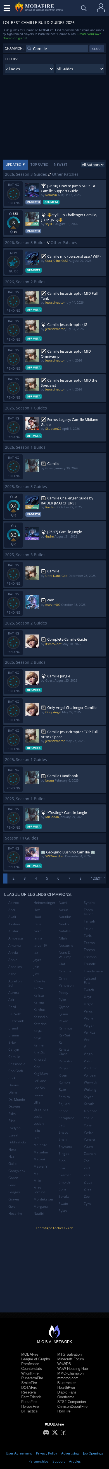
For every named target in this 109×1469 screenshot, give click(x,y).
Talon (88, 928)
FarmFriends (31, 1397)
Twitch (89, 989)
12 (93, 878)
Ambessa (15, 938)
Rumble (64, 1082)
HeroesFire (30, 1406)
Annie (12, 959)
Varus (88, 1011)
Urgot (88, 1004)
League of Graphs (35, 1359)
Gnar (12, 1185)
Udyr (87, 996)
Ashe (12, 974)
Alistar (13, 931)
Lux (36, 1138)
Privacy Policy (46, 1453)
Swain (63, 1203)
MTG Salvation (69, 1354)
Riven (63, 1075)
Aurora (13, 992)
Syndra (89, 902)
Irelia (37, 924)
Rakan (63, 1021)
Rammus (65, 1028)
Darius (13, 1085)
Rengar (64, 1068)
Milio (37, 1180)
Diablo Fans (67, 1392)
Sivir (62, 1168)
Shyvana (65, 1146)
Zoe (87, 1196)
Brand (13, 1028)
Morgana (41, 1206)
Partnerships (38, 1461)
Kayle (38, 1031)
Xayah (88, 1096)
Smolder (65, 1182)
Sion (62, 1160)
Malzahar (41, 1152)
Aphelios (15, 966)
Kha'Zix (39, 1052)
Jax (36, 952)
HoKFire (63, 1411)
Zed (87, 1168)
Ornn (63, 978)
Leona (38, 1095)
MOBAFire (29, 1354)
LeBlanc (40, 1080)
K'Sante (39, 981)
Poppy (63, 992)
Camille (14, 1056)
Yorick (88, 1132)
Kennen (39, 1045)
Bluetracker (66, 1383)
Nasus (63, 909)
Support (59, 1461)
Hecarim (15, 1213)
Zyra (87, 1203)
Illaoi (37, 916)
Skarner (65, 1175)
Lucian (39, 1123)
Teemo (89, 942)
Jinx (36, 974)
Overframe (65, 1397)
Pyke (62, 999)
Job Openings (93, 1453)
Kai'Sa (38, 988)
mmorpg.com (68, 1378)
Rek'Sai (64, 1035)
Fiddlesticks (17, 1142)
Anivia (13, 952)
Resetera (28, 1392)
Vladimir (90, 1068)
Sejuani (64, 1103)
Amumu (14, 945)
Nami (63, 902)
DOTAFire (29, 1387)
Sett (62, 1125)
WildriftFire (30, 1373)
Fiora (12, 1149)
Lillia (37, 1102)
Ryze (62, 1089)
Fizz (11, 1156)
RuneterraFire (32, 1378)
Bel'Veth (14, 1014)
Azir (11, 999)
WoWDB (64, 1364)
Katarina (40, 1023)
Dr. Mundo (16, 1099)
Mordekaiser (43, 1199)
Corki (12, 1078)
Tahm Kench (88, 912)
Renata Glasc (64, 1051)
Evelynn (14, 1128)
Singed (64, 1153)
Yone (88, 1125)
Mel (36, 1173)
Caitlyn (13, 1049)
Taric (88, 935)
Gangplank (16, 1170)
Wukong (90, 1089)
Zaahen (90, 1153)
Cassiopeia (16, 1064)
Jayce (38, 959)
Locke (38, 1116)
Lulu (37, 1130)
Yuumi (89, 1146)
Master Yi (41, 1166)
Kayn (37, 1038)
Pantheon (66, 985)
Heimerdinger (44, 902)
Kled (37, 1066)
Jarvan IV (40, 945)
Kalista (39, 995)
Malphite (40, 1145)
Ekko (12, 1113)
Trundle (90, 964)
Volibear (90, 1075)
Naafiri (39, 1213)
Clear (96, 49)
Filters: (11, 59)
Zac (86, 1160)
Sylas (63, 1210)
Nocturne (66, 945)
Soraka (64, 1196)
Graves (14, 1199)
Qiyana (64, 1006)
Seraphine (67, 1118)
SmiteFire (29, 1383)
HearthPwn (66, 1387)
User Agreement (19, 1453)
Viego (88, 1053)
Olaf (62, 964)
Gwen (12, 1206)
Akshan (14, 924)
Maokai (39, 1159)
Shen (63, 1139)
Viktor (88, 1061)
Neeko (64, 924)
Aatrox (13, 902)
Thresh (89, 949)
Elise (12, 1120)
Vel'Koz (89, 1032)
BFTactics (29, 1411)
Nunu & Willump (65, 954)
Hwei (37, 909)
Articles (75, 1461)
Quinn (63, 1014)
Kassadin (41, 1016)
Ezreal (13, 1135)
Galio (12, 1163)
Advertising (70, 1453)
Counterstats (31, 1368)
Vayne (88, 1018)
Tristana (90, 957)
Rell (61, 1042)
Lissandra (41, 1109)
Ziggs (88, 1182)
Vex (86, 1039)
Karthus (40, 1009)
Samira (64, 1096)
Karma (39, 1002)
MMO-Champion (70, 1373)
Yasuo (88, 1118)
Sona (63, 1189)
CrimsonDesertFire (72, 1406)
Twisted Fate (90, 980)
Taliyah (89, 921)
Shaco (63, 1132)
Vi (85, 1046)
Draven (14, 1106)
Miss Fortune (40, 1190)
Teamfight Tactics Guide (55, 1228)
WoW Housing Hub (72, 1368)
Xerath (89, 1103)
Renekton (66, 1061)
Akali (12, 916)
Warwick (90, 1082)
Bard (12, 1006)
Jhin (36, 966)
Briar (12, 1042)
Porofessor (30, 1364)
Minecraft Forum (70, 1359)
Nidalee (65, 931)
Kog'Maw (41, 1073)
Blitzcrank (16, 1021)
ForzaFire (29, 1402)
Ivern (37, 931)
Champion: (14, 48)
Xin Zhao (90, 1111)
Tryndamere (93, 971)
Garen (13, 1177)
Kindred (40, 1059)
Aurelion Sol (15, 983)
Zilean (88, 1189)
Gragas (14, 1192)
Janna (38, 938)
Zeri (87, 1175)
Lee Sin (39, 1087)
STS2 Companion (71, 1402)
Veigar (89, 1025)
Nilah (63, 938)
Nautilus (65, 916)
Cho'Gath (15, 1070)
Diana (13, 1092)
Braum (13, 1035)
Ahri (11, 909)
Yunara (89, 1139)
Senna (63, 1111)
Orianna (65, 971)
